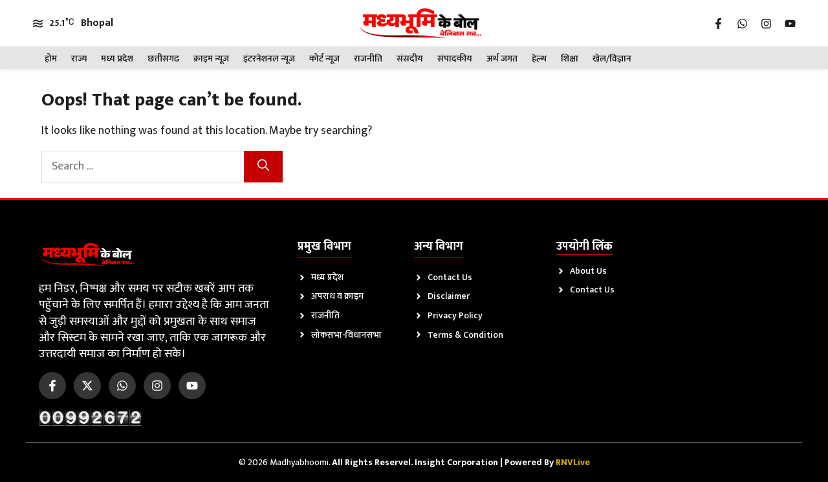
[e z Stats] (90, 417)
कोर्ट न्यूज (324, 58)
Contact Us (450, 277)
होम (51, 58)
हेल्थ (539, 58)
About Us (588, 270)
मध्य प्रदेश (117, 58)
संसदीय (410, 58)
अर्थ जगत (502, 58)
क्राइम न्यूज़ (211, 58)
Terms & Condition (465, 334)
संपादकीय (454, 58)
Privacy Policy (455, 315)
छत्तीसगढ (163, 58)
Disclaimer (449, 296)
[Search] (263, 166)
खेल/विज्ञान (612, 58)
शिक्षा (569, 58)
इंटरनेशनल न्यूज (269, 58)
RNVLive (573, 462)
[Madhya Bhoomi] (420, 23)
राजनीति (368, 58)
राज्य (79, 58)
